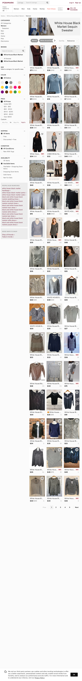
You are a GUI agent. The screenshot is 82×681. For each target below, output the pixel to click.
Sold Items (7, 175)
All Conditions (8, 148)
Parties (42, 9)
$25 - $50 (7, 107)
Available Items (9, 164)
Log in (71, 3)
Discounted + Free (9, 139)
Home (35, 9)
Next (76, 507)
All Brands (7, 59)
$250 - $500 (8, 114)
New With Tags (8, 151)
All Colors (7, 78)
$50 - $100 (8, 109)
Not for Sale (7, 178)
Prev (44, 507)
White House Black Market (15, 16)
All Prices (7, 101)
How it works (60, 9)
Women (16, 9)
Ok (74, 675)
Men (23, 9)
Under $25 (7, 104)
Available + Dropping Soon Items (13, 168)
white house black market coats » (14, 195)
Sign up (78, 3)
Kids (28, 9)
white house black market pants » (14, 193)
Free (5, 136)
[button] (21, 3)
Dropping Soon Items (11, 172)
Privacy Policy (39, 678)
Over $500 (8, 117)
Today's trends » (8, 237)
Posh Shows (51, 9)
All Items (6, 133)
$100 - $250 (8, 112)
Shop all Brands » (8, 235)
